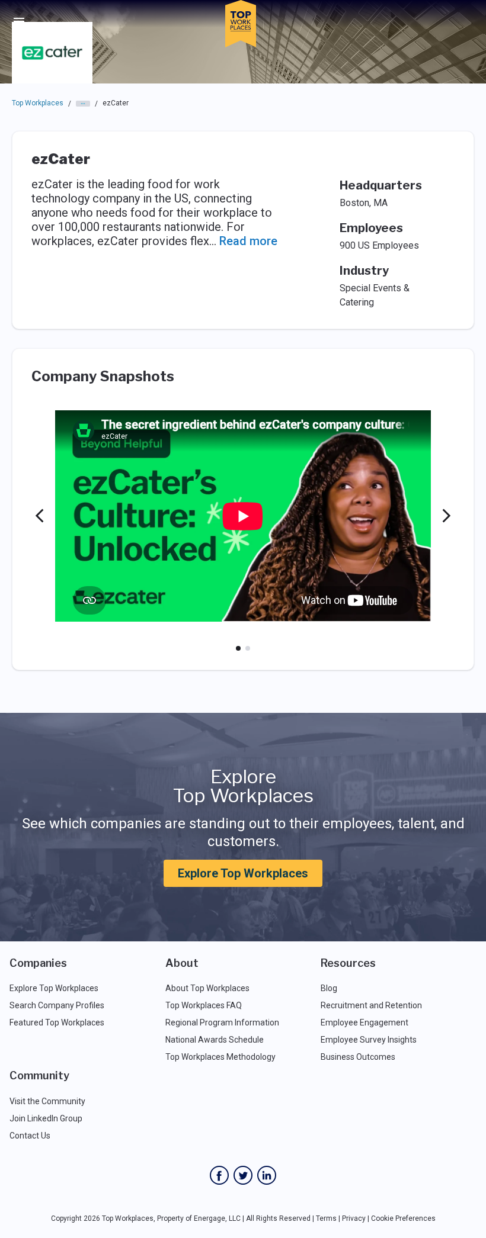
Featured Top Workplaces (56, 1022)
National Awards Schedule (214, 1039)
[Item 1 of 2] (238, 648)
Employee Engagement (364, 1022)
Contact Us (29, 1135)
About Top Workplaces (207, 988)
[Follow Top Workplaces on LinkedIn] (266, 1175)
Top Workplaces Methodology (220, 1057)
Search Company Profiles (56, 1005)
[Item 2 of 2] (247, 648)
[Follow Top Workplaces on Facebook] (219, 1175)
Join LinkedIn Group (45, 1118)
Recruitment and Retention (371, 1005)
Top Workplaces (37, 103)
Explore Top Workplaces (243, 873)
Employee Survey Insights (369, 1039)
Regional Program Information (222, 1022)
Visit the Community (47, 1101)
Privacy (354, 1218)
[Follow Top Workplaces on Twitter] (243, 1175)
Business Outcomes (358, 1057)
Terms (326, 1218)
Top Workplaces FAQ (203, 1005)
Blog (329, 988)
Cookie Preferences (403, 1218)
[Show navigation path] (83, 104)
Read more (248, 241)
